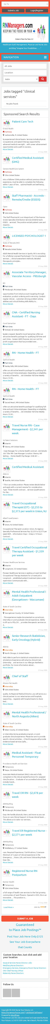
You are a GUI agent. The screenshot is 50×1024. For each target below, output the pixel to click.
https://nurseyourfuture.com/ (13, 1012)
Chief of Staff (20, 676)
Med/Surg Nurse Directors (13, 965)
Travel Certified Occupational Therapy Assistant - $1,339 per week (29, 551)
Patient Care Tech (22, 121)
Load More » (9, 907)
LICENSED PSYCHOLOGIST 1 (29, 235)
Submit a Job (13, 10)
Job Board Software (34, 1012)
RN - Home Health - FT (25, 352)
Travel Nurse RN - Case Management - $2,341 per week (27, 429)
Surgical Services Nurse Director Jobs (17, 963)
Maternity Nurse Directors (13, 973)
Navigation (11, 57)
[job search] (43, 907)
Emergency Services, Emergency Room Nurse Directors (24, 968)
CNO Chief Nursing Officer (13, 971)
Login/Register (37, 10)
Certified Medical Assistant (28, 466)
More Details (8, 149)
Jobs (36, 907)
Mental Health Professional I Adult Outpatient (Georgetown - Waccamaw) (29, 595)
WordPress (15, 1015)
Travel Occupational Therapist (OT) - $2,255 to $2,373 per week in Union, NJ (29, 507)
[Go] (43, 79)
